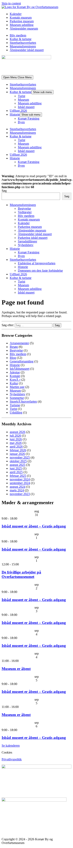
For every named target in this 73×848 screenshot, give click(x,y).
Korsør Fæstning (28, 118)
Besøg (14, 346)
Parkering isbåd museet (32, 237)
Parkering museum (22, 21)
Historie (15, 114)
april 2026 (16, 446)
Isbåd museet (26, 107)
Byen (21, 122)
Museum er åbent (16, 669)
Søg (4, 190)
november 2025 (20, 457)
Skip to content (11, 3)
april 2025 (16, 472)
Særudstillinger (27, 241)
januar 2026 (17, 454)
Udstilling (16, 412)
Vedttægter (25, 212)
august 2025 (17, 464)
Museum (23, 99)
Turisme (15, 405)
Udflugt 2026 (18, 110)
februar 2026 (18, 450)
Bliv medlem (18, 35)
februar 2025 (18, 475)
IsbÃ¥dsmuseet (19, 368)
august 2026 (17, 432)
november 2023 (20, 494)
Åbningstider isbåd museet (27, 50)
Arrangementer (19, 343)
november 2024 (20, 479)
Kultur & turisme (20, 39)
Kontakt (15, 376)
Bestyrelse (24, 208)
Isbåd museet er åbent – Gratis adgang (34, 526)
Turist (21, 96)
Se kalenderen (11, 745)
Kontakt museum (21, 17)
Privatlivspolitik (12, 759)
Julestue (15, 372)
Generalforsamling (21, 361)
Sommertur (17, 398)
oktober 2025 (18, 461)
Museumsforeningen (23, 46)
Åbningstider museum (24, 28)
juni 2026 (16, 439)
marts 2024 (17, 490)
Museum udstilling (21, 25)
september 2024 (20, 483)
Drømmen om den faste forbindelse (40, 270)
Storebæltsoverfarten (23, 42)
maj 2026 (16, 443)
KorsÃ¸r (15, 379)
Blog (13, 357)
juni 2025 (16, 468)
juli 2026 (15, 435)
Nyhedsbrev (25, 245)
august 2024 (17, 486)
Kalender (15, 14)
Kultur (14, 383)
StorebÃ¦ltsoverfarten (23, 401)
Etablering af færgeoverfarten (36, 263)
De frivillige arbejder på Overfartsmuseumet (21, 574)
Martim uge (17, 387)
